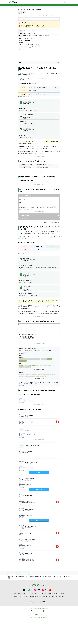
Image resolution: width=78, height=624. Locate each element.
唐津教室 (20, 398)
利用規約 (16, 596)
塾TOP (9, 6)
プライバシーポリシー (24, 596)
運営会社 (45, 596)
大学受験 (38, 589)
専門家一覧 (56, 593)
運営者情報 (62, 593)
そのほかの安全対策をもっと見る (39, 378)
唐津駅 (22, 6)
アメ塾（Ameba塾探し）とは (23, 593)
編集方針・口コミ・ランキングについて (38, 593)
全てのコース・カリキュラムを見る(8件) (51, 222)
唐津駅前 (20, 466)
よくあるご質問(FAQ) (59, 596)
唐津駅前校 (21, 419)
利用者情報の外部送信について (36, 596)
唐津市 (19, 6)
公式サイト (39, 472)
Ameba (34, 611)
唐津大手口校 (21, 558)
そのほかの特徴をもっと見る (39, 369)
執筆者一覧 (50, 593)
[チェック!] (57, 422)
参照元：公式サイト (56, 206)
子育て (45, 589)
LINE (31, 589)
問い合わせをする (22, 385)
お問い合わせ (51, 596)
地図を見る (22, 402)
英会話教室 (12, 6)
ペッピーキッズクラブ (29, 38)
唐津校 (20, 483)
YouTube (53, 589)
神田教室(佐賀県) (22, 433)
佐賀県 (16, 6)
